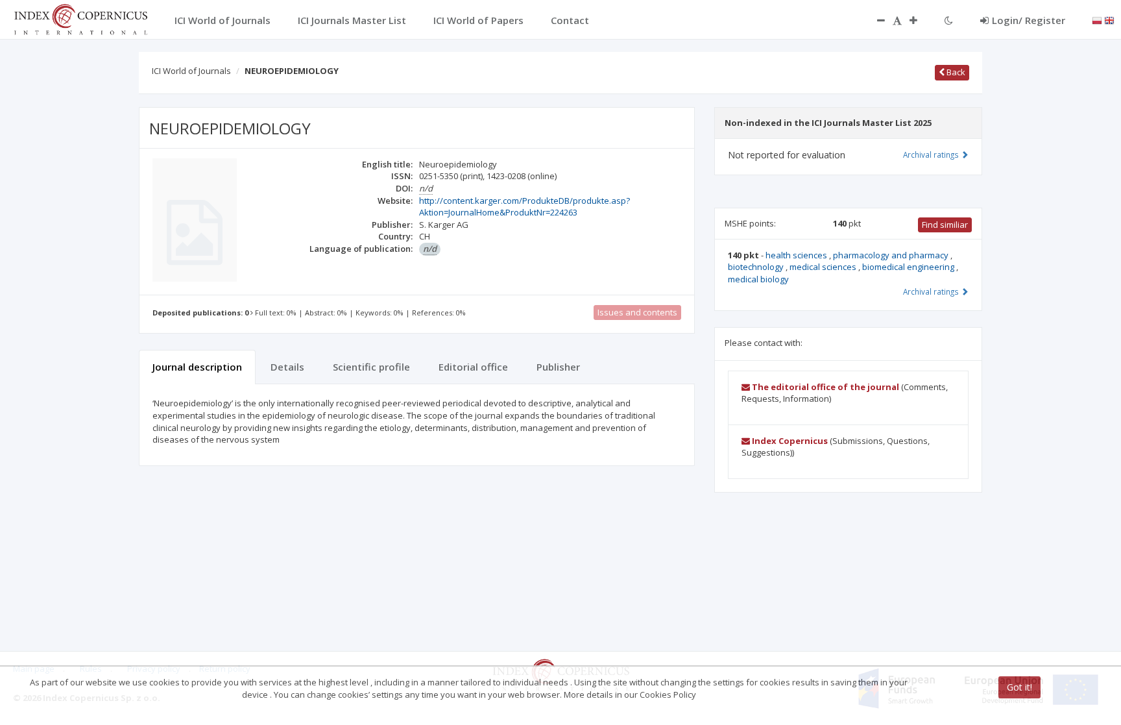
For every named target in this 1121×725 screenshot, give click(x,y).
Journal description (197, 366)
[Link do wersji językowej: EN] (1109, 19)
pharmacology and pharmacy (891, 255)
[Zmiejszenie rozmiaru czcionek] (874, 20)
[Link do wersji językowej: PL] (1097, 19)
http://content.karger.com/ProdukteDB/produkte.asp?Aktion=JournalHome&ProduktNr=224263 (524, 207)
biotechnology (757, 267)
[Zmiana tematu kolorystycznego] (949, 20)
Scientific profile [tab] (371, 366)
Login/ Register (1028, 20)
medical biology (758, 279)
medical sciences (824, 267)
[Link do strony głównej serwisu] (80, 18)
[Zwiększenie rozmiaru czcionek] (920, 20)
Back (955, 72)
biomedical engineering (909, 267)
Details (287, 366)
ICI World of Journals (191, 71)
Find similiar (945, 224)
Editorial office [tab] (473, 366)
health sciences (797, 255)
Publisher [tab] (558, 366)
